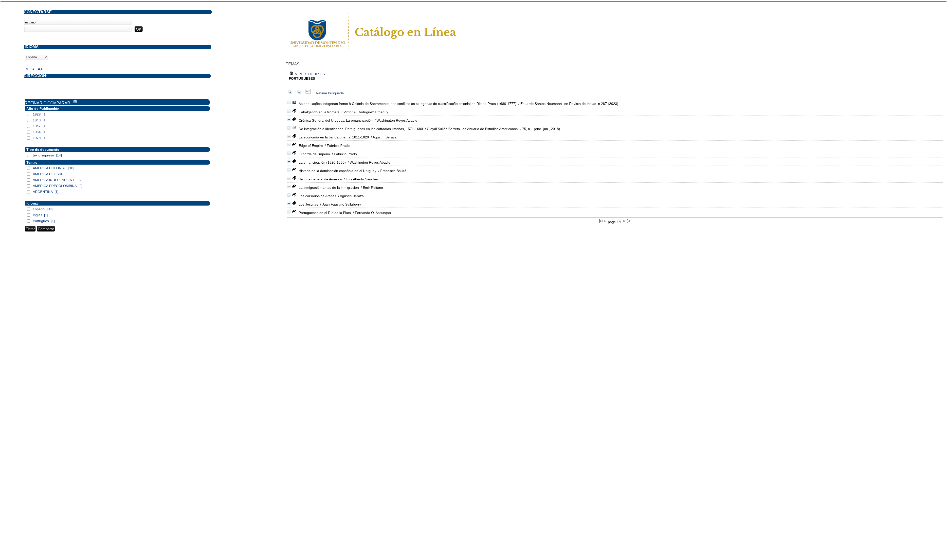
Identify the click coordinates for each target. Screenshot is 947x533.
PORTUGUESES (312, 74)
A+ (40, 69)
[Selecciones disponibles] (308, 93)
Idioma (32, 203)
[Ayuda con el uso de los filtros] (75, 101)
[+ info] (289, 102)
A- (27, 69)
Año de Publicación (42, 109)
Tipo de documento (42, 150)
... (27, 144)
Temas (31, 162)
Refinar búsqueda (330, 93)
